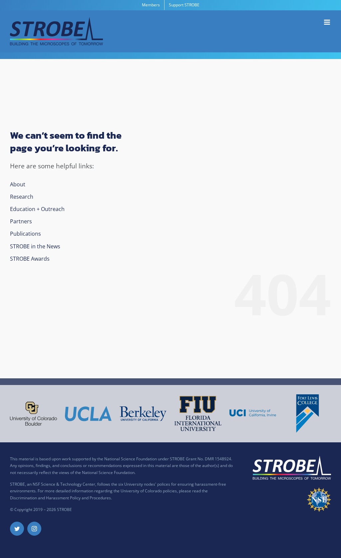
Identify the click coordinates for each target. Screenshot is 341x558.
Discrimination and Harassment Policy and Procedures (60, 498)
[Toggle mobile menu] (327, 22)
